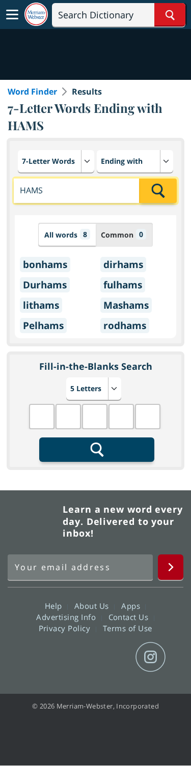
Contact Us (129, 617)
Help (55, 606)
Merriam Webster (33, 521)
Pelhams (43, 325)
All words (65, 234)
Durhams (45, 284)
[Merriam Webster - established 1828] (36, 14)
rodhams (124, 325)
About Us (93, 606)
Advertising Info (67, 617)
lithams (41, 305)
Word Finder (32, 91)
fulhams (122, 284)
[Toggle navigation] (12, 14)
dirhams (123, 264)
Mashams (126, 305)
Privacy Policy (66, 628)
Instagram (150, 657)
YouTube (114, 657)
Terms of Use (127, 628)
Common (122, 234)
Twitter (77, 657)
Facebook (40, 657)
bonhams (45, 264)
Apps (132, 606)
